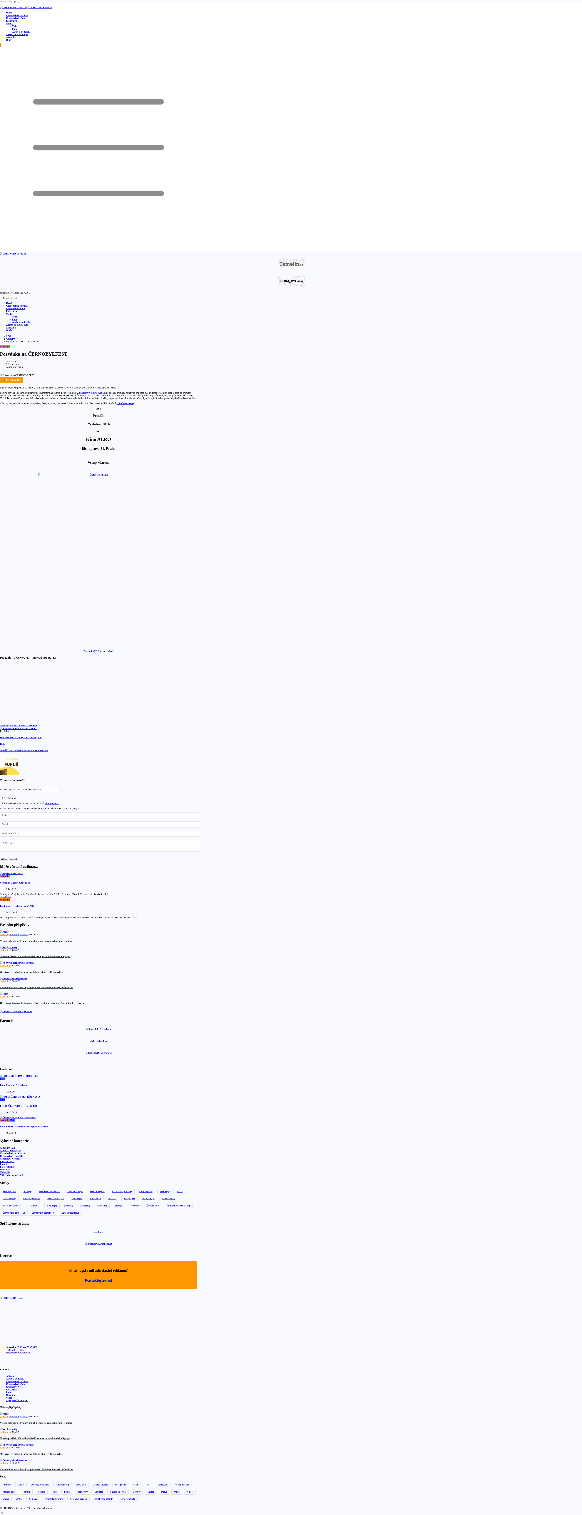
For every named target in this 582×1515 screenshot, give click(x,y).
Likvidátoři (9, 1198)
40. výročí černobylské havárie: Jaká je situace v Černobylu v (31, 972)
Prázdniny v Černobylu (90, 393)
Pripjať (129, 1198)
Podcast (95, 1198)
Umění (33, 725)
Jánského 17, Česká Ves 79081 (21, 1347)
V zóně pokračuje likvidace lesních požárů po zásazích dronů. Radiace (36, 941)
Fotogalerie (146, 1191)
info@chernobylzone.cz (18, 1352)
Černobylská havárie (17, 15)
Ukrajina (6, 1169)
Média (9, 23)
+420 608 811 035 (15, 1350)
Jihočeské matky (125, 403)
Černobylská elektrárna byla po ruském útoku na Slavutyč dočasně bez (36, 987)
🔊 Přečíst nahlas (11, 379)
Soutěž (52, 1205)
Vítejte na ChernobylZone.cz (15, 882)
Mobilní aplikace (31, 1198)
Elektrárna (11, 21)
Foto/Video (7, 1167)
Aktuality (11, 37)
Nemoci (77, 1198)
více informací (52, 803)
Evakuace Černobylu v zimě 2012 (17, 906)
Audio (27, 1191)
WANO (135, 1205)
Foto (14, 29)
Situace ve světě (12, 1205)
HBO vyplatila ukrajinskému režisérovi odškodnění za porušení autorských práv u (42, 1003)
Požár (112, 1198)
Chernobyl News (10, 1158)
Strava (68, 1205)
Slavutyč (34, 1205)
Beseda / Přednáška (20, 725)
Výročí (118, 1205)
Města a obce (55, 1198)
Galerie (165, 1191)
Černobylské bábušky (43, 1212)
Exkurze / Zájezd (122, 1191)
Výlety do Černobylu (12, 1175)
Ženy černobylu (70, 1212)
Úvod (9, 12)
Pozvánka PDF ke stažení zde (99, 651)
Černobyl (153, 1205)
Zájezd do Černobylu (17, 34)
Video (15, 26)
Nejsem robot (10, 798)
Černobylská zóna (15, 18)
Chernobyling (75, 1191)
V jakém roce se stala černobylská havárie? (20, 789)
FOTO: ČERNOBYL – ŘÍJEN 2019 (18, 1106)
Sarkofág (168, 1198)
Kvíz (180, 1191)
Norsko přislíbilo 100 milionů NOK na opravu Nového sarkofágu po (35, 956)
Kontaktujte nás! (98, 1280)
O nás (9, 40)
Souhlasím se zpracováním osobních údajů (31, 803)
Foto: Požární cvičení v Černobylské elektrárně (24, 1126)
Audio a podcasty (21, 31)
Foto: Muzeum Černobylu (13, 1085)
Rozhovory (148, 1198)
